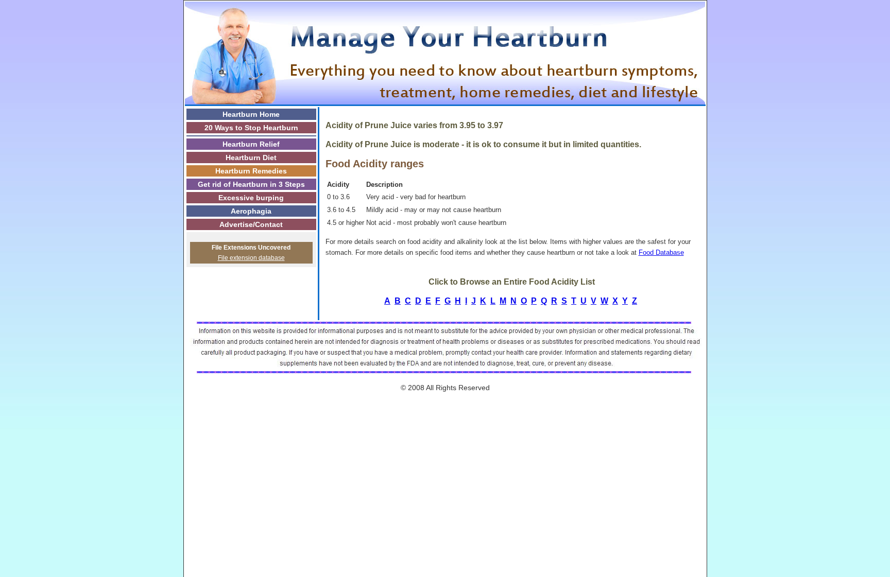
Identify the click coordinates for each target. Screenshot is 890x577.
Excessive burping (251, 198)
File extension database (251, 257)
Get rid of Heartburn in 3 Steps (251, 184)
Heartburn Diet (251, 157)
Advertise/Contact (251, 224)
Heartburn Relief (251, 144)
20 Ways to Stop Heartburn (251, 128)
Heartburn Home (251, 114)
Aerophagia (251, 211)
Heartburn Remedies (251, 171)
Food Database (661, 252)
